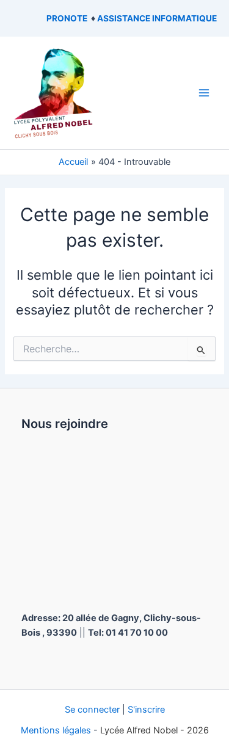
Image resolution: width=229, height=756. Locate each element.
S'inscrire (146, 709)
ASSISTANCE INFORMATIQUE (157, 18)
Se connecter (92, 709)
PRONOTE (66, 18)
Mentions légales (56, 730)
